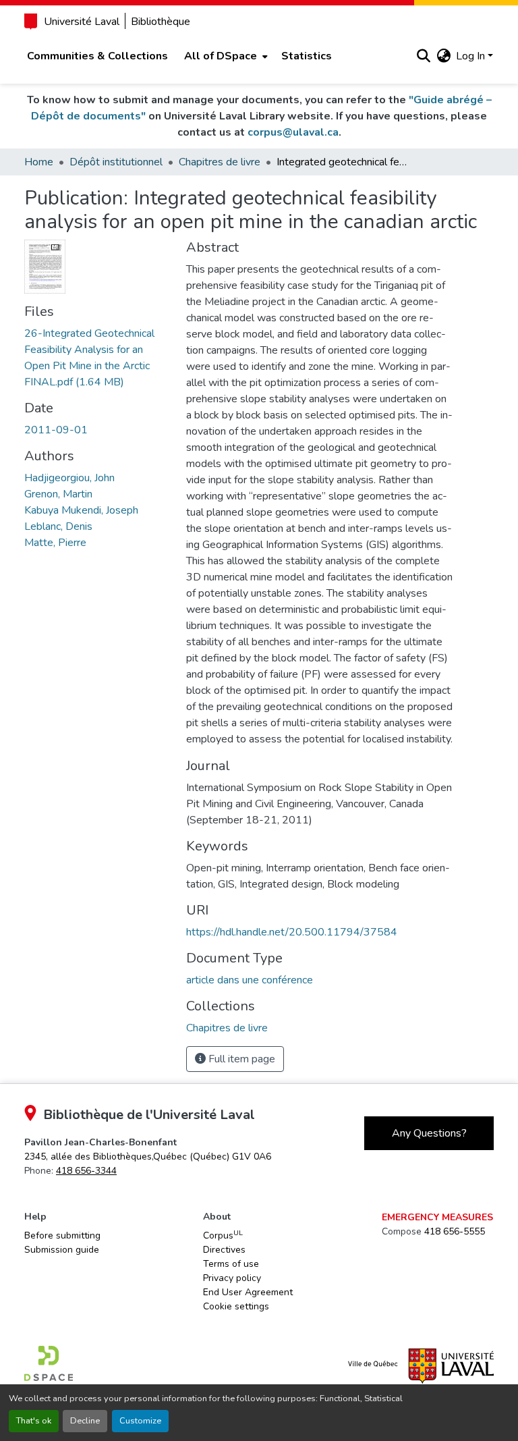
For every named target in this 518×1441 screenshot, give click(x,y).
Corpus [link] (223, 1235)
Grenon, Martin (58, 494)
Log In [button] (472, 56)
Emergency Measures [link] (437, 1217)
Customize (140, 1421)
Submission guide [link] (61, 1249)
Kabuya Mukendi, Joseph (81, 510)
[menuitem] (224, 56)
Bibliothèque (160, 21)
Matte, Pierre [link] (55, 542)
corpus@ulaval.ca (293, 132)
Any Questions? (429, 1133)
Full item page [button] (240, 1059)
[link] (97, 357)
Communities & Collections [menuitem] (97, 56)
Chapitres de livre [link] (219, 162)
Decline (85, 1421)
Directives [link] (224, 1249)
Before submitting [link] (62, 1235)
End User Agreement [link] (248, 1292)
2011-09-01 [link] (56, 430)
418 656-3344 (86, 1170)
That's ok (33, 1421)
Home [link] (38, 162)
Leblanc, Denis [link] (58, 526)
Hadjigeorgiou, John (69, 477)
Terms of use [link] (231, 1263)
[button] (423, 56)
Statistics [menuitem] (306, 56)
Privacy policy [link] (232, 1278)
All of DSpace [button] (220, 56)
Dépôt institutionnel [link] (116, 162)
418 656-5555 (454, 1231)
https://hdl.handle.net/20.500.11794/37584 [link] (291, 932)
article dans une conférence (249, 980)
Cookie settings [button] (236, 1306)
